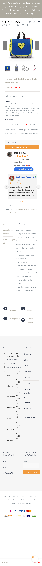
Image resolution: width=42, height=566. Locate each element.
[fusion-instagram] (18, 25)
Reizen (26, 209)
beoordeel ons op (22, 169)
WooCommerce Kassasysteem (21, 503)
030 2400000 (37, 19)
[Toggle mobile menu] (39, 22)
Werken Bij (9, 473)
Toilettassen (34, 209)
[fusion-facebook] (14, 25)
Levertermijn (29, 402)
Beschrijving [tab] (8, 224)
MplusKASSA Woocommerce (25, 500)
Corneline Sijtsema (24, 177)
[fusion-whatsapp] (9, 25)
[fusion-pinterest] (23, 25)
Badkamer (19, 209)
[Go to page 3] (24, 201)
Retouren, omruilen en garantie (28, 393)
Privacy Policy (29, 418)
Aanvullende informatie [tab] (8, 232)
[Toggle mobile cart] (30, 22)
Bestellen (27, 372)
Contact (27, 383)
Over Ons (27, 354)
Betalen (27, 377)
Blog (26, 360)
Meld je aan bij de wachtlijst (22, 147)
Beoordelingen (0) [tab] (8, 241)
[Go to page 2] (22, 201)
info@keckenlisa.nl (13, 367)
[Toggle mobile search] (34, 22)
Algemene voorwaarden (29, 410)
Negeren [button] (33, 13)
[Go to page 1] (20, 201)
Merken (8, 461)
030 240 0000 (12, 360)
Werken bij (28, 366)
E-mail (26, 461)
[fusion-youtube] (27, 25)
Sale (6, 467)
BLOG (3, 25)
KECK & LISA (20, 153)
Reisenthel (14, 213)
